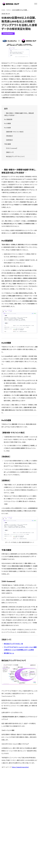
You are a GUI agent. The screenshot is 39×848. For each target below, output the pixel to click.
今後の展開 (7, 144)
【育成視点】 (9, 136)
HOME (3, 10)
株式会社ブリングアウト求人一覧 (13, 644)
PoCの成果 (7, 128)
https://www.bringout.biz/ (20, 767)
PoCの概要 (7, 123)
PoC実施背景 (8, 119)
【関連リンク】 (10, 152)
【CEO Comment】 (11, 148)
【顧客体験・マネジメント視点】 (14, 132)
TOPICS (8, 10)
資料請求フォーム (9, 653)
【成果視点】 (9, 140)
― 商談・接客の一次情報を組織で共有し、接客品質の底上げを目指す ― (19, 114)
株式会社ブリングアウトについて (15, 156)
